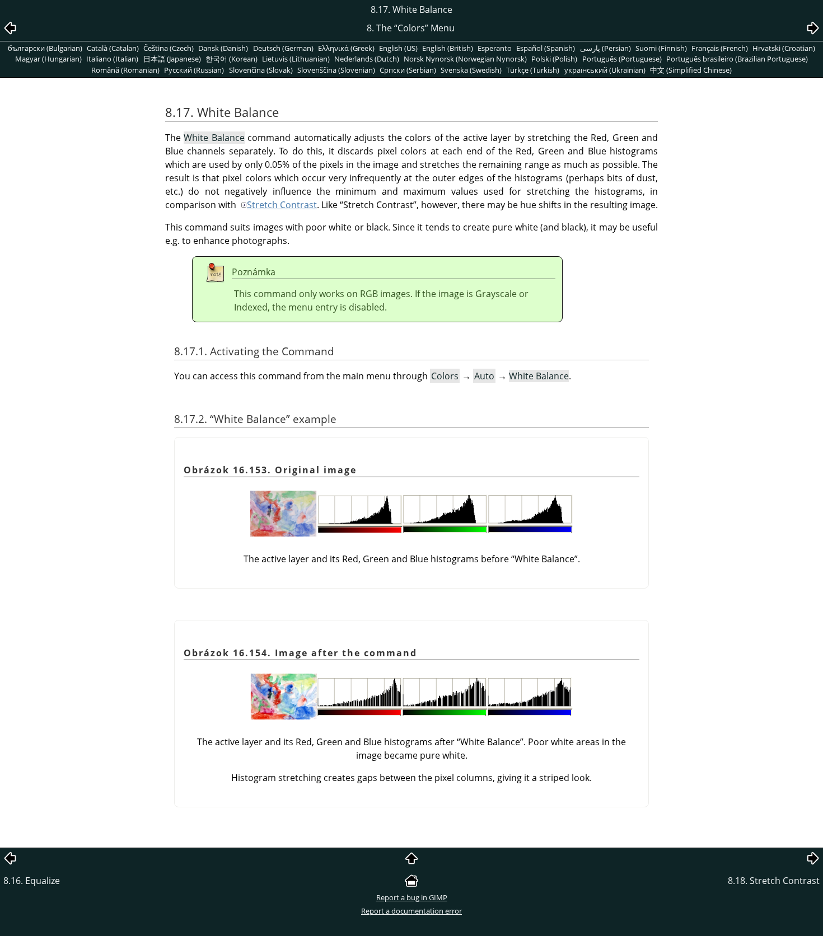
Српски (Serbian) (408, 70)
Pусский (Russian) (194, 70)
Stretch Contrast (282, 205)
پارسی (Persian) (605, 48)
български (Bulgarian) (45, 48)
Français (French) (719, 48)
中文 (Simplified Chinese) (691, 70)
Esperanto (495, 48)
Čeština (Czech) (168, 48)
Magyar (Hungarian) (48, 59)
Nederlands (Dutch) (366, 59)
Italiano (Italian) (112, 59)
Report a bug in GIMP (411, 897)
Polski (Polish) (554, 59)
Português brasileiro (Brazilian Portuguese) (737, 59)
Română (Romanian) (125, 70)
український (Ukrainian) (605, 70)
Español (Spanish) (545, 48)
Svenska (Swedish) (471, 70)
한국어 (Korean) (231, 59)
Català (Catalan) (113, 48)
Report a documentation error (411, 911)
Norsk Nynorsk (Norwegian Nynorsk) (465, 59)
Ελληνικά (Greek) (346, 48)
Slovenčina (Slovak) (261, 70)
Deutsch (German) (283, 48)
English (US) (398, 48)
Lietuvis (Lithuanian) (296, 59)
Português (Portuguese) (622, 59)
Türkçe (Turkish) (532, 70)
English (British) (447, 48)
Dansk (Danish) (223, 48)
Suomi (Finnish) (661, 48)
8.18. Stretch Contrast (774, 880)
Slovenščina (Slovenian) (336, 70)
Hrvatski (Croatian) (783, 48)
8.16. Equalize (31, 880)
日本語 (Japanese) (172, 59)
